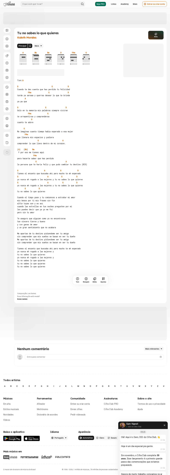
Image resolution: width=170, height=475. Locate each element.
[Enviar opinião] (7, 135)
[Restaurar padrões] (7, 152)
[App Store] (32, 438)
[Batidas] (7, 109)
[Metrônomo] (7, 126)
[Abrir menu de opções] (7, 30)
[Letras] (46, 457)
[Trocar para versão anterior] (7, 142)
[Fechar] (164, 425)
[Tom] (7, 63)
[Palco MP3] (62, 457)
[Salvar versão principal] (30, 46)
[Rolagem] (7, 39)
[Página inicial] (9, 4)
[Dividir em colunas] (7, 46)
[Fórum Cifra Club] (10, 457)
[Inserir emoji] (161, 357)
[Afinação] (7, 77)
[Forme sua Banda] (29, 457)
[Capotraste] (7, 70)
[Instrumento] (7, 56)
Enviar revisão (22, 299)
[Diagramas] (7, 94)
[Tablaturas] (7, 87)
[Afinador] (7, 118)
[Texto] (7, 101)
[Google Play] (12, 438)
